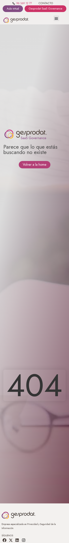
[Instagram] (23, 540)
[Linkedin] (17, 540)
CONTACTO (46, 3)
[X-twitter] (10, 540)
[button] (56, 18)
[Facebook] (4, 540)
